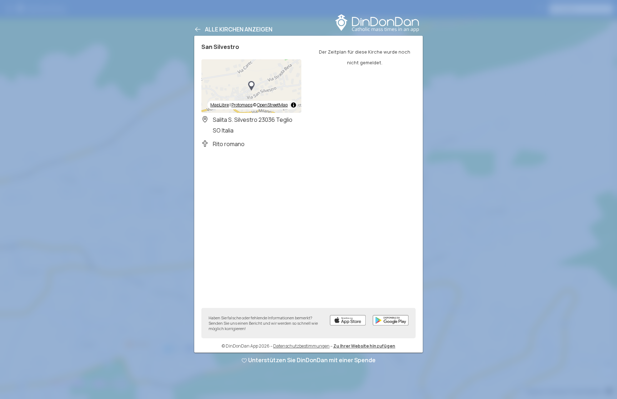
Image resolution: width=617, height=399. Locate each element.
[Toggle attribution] (293, 105)
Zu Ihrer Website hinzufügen (364, 346)
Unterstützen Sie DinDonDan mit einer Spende (312, 360)
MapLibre (219, 105)
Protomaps (241, 105)
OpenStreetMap (272, 105)
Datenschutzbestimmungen (301, 346)
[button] (251, 86)
